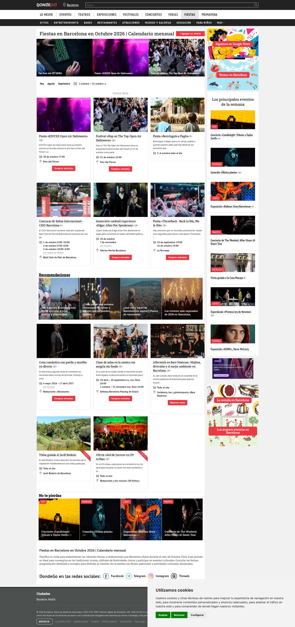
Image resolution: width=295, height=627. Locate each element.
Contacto (95, 621)
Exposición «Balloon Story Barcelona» (231, 206)
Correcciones (126, 621)
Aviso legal (140, 621)
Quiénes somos (81, 621)
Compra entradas (120, 257)
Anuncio (44, 621)
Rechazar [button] (179, 614)
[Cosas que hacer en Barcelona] (47, 5)
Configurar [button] (197, 614)
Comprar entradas (63, 168)
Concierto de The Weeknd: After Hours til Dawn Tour (233, 242)
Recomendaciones (54, 274)
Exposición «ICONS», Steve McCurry (230, 349)
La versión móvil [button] (63, 621)
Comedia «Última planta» (224, 172)
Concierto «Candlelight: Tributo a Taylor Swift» (232, 136)
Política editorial (109, 621)
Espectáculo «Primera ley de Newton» (231, 312)
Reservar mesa (177, 402)
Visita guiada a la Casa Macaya (227, 278)
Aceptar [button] (163, 614)
